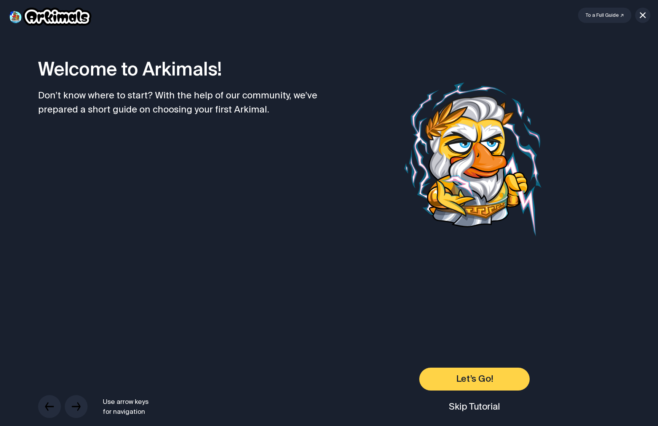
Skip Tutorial (474, 406)
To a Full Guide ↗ (605, 15)
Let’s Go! (474, 379)
